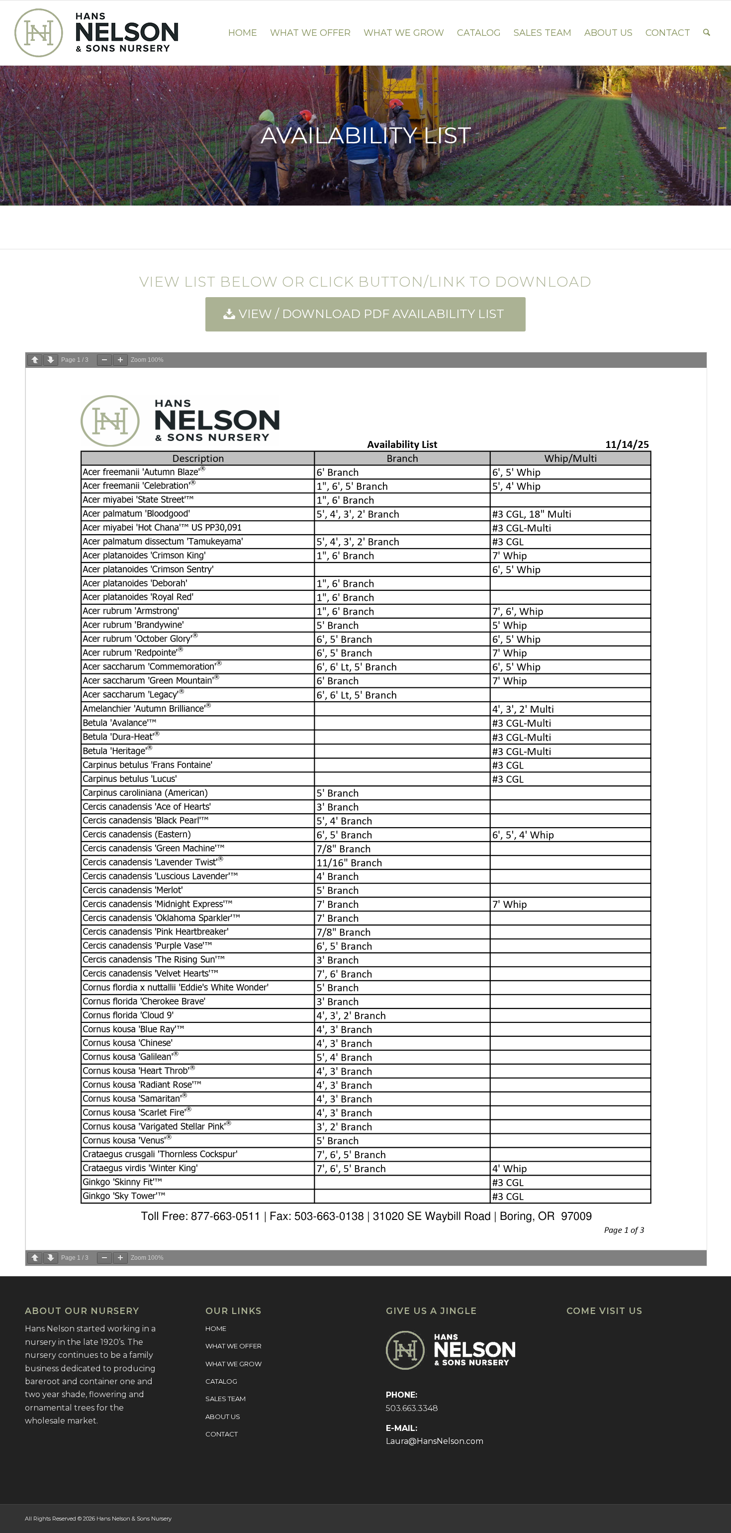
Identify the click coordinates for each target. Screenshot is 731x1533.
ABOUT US (222, 1417)
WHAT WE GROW (233, 1364)
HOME (215, 1328)
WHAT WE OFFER (233, 1346)
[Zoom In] (120, 360)
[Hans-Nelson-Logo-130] (96, 32)
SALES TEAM (225, 1399)
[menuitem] (243, 32)
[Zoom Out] (104, 360)
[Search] (707, 32)
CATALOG (221, 1381)
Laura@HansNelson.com (434, 1441)
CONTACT (221, 1434)
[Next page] (50, 360)
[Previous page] (34, 360)
